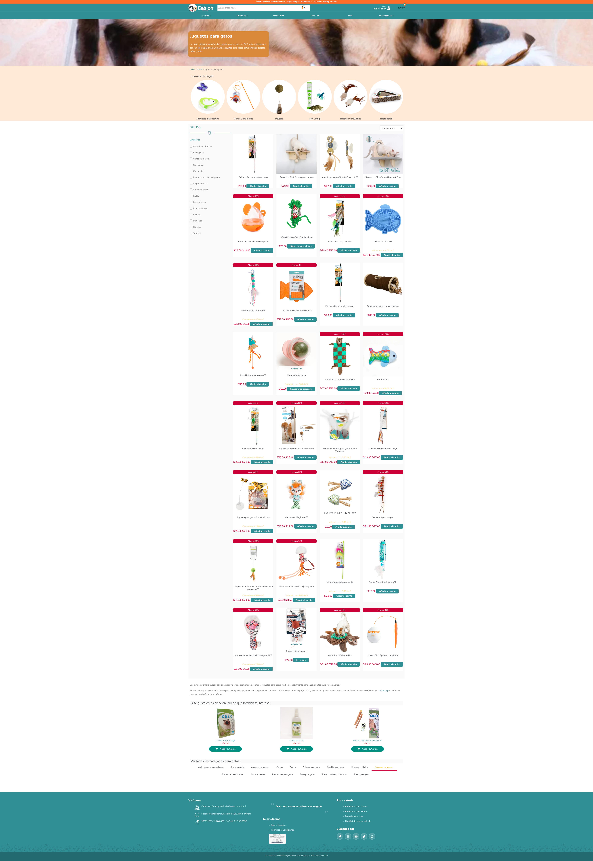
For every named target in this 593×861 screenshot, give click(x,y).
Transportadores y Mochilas (334, 782)
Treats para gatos (362, 782)
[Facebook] (340, 844)
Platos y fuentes (257, 782)
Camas (279, 775)
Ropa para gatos (307, 782)
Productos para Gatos (356, 814)
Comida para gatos (335, 775)
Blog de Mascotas (354, 824)
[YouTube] (356, 844)
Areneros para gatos (260, 775)
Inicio (192, 69)
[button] (334, 678)
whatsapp (384, 698)
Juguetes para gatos (384, 775)
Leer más (301, 660)
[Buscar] (306, 8)
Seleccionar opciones (301, 246)
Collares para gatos (311, 775)
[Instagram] (348, 844)
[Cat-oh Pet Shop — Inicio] (200, 8)
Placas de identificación (232, 782)
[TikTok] (364, 844)
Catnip (293, 775)
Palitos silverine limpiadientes (367, 748)
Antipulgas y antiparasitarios (211, 775)
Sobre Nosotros (278, 833)
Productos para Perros (356, 819)
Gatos (199, 69)
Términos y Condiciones (282, 838)
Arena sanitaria (237, 775)
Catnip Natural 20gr (225, 748)
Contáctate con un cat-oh (357, 829)
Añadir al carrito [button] (258, 186)
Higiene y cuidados (359, 775)
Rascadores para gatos (282, 782)
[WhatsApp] (372, 844)
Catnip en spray (296, 748)
